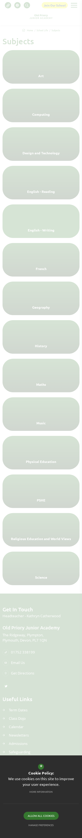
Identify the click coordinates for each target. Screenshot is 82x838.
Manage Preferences (41, 825)
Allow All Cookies (41, 815)
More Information (41, 791)
